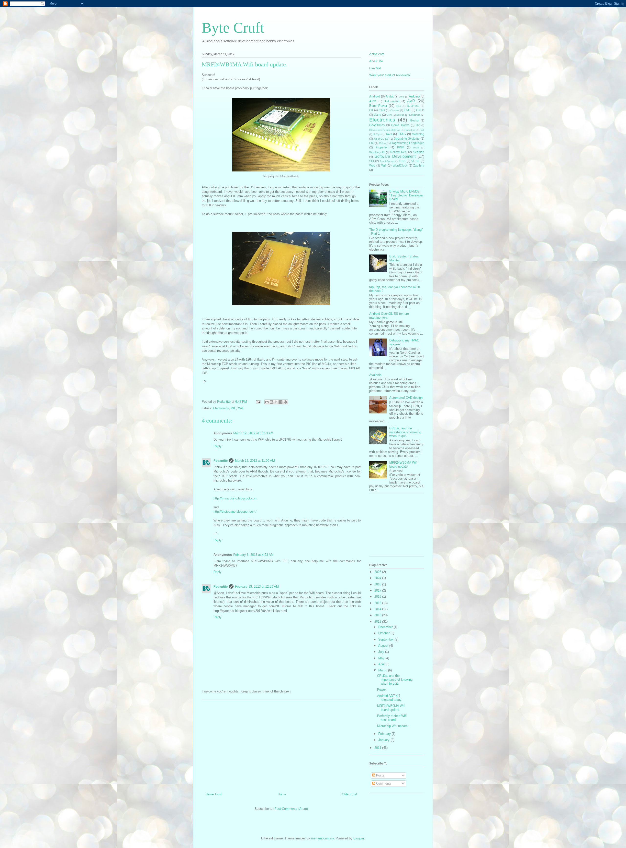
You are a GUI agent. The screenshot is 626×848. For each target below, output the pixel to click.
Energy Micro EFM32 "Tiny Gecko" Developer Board (406, 195)
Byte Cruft (233, 28)
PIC (233, 408)
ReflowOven (398, 152)
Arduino (414, 96)
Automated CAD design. (406, 398)
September (386, 639)
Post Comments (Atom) (291, 809)
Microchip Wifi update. (393, 726)
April (382, 664)
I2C (418, 125)
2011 (378, 748)
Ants (401, 96)
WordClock (400, 165)
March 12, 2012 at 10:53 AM (253, 433)
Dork (389, 114)
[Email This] (266, 402)
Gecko (414, 120)
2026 (378, 572)
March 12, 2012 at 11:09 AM (255, 460)
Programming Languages (407, 143)
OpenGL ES (381, 138)
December (386, 627)
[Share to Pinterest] (285, 402)
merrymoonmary (322, 838)
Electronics (221, 408)
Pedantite (220, 460)
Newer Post (213, 794)
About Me (376, 61)
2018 (378, 584)
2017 (378, 590)
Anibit (390, 96)
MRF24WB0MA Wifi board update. (403, 464)
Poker (382, 143)
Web (372, 165)
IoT (422, 130)
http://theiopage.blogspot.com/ (235, 511)
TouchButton (387, 161)
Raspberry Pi (376, 152)
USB (402, 161)
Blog (398, 106)
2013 (378, 615)
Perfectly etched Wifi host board (392, 718)
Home (282, 794)
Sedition (418, 152)
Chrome (394, 110)
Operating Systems (406, 138)
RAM (416, 147)
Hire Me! (375, 68)
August (383, 645)
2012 (378, 621)
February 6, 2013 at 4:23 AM (253, 555)
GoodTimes (377, 125)
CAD (382, 110)
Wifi (241, 408)
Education (415, 114)
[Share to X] (276, 402)
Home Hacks (400, 125)
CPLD (420, 110)
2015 (378, 603)
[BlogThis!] (271, 402)
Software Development (395, 156)
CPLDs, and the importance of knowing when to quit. (405, 432)
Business (413, 105)
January (384, 740)
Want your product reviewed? (389, 75)
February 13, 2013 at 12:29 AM (257, 586)
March (383, 670)
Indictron (410, 130)
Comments (383, 783)
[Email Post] (257, 401)
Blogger (358, 838)
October (384, 633)
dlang (377, 114)
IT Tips (376, 134)
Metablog (418, 134)
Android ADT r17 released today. (389, 698)
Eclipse (400, 114)
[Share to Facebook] (280, 402)
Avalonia (375, 375)
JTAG (402, 134)
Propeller (382, 147)
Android (374, 96)
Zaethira (418, 165)
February (385, 734)
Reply (217, 446)
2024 (378, 578)
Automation (392, 101)
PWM (400, 147)
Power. (382, 689)
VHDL (415, 161)
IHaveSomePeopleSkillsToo (384, 130)
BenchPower (378, 106)
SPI (371, 161)
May (381, 658)
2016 (378, 596)
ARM (372, 101)
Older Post (349, 794)
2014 (378, 609)
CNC (407, 110)
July (381, 652)
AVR (411, 101)
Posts (379, 775)
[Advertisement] (281, 744)
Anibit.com (376, 54)
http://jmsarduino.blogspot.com (235, 498)
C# (371, 110)
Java (388, 134)
